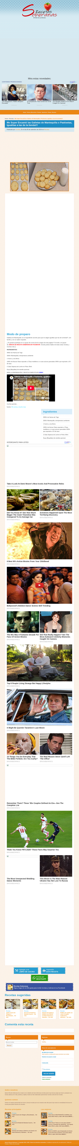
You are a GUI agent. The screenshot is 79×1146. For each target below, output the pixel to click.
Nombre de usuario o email (49, 1057)
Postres (39, 112)
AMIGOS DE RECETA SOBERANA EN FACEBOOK (24, 344)
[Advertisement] (39, 34)
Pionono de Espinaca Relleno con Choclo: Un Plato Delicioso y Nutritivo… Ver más (48, 1015)
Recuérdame (46, 1069)
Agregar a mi (27, 971)
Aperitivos (44, 112)
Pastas (49, 112)
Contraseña (45, 1063)
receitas (18, 129)
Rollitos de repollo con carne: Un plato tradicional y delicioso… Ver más (66, 1015)
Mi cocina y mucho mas (18, 407)
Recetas (54, 112)
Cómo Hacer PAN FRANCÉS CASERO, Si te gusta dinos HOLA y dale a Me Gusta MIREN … (61, 1115)
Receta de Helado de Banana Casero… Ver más (30, 1014)
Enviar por (41, 978)
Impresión (52, 971)
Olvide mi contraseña (46, 1077)
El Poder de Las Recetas (39, 17)
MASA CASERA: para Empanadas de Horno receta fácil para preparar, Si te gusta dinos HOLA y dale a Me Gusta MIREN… (60, 1132)
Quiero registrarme (46, 1079)
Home (24, 112)
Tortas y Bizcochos (32, 112)
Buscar (9, 1045)
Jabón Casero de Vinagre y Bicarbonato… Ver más (11, 1015)
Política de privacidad (14, 1143)
